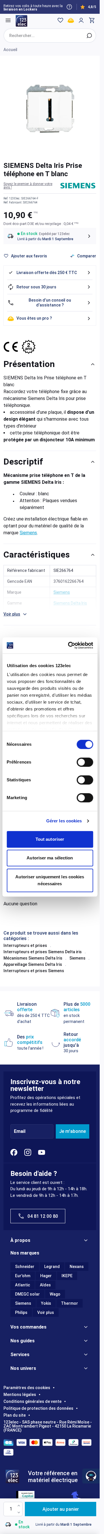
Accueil (10, 49)
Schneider (24, 1266)
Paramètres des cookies (26, 1388)
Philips (21, 1312)
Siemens (28, 532)
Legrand (52, 1266)
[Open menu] (8, 20)
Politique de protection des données (38, 1408)
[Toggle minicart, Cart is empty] (91, 20)
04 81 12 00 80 (42, 1216)
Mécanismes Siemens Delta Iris (32, 958)
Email (19, 1131)
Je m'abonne (72, 1131)
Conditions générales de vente (32, 1401)
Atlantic (22, 1285)
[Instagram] (27, 1152)
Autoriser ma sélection (50, 857)
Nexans (77, 1266)
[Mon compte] (81, 20)
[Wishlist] (60, 20)
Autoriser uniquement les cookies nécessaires (49, 880)
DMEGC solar (27, 1294)
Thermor (69, 1303)
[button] (31, 185)
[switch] (85, 762)
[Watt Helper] (91, 1476)
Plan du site (14, 1415)
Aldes (45, 1285)
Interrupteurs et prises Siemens (33, 971)
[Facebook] (13, 1152)
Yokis (46, 1303)
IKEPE (67, 1275)
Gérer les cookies (64, 820)
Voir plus (45, 1312)
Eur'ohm (22, 1275)
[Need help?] (69, 6)
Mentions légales (19, 1395)
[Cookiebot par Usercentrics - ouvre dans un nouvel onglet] (70, 645)
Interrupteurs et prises (25, 945)
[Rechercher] (89, 35)
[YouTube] (41, 1152)
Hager (46, 1275)
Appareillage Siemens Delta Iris (32, 964)
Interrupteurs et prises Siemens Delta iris (42, 952)
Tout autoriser (50, 839)
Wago (55, 1294)
